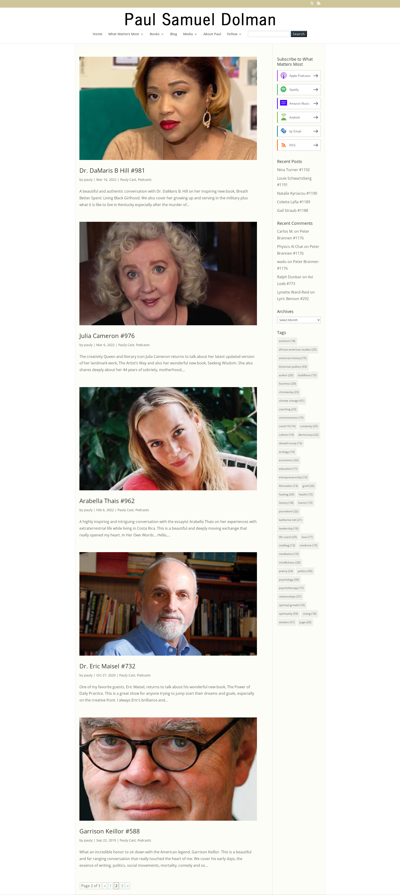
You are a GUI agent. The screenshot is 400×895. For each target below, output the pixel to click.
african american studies (298, 349)
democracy (308, 435)
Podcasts (145, 179)
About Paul (212, 34)
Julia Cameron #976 (107, 336)
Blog (173, 34)
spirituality (288, 614)
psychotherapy (291, 588)
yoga (305, 622)
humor (305, 503)
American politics (293, 367)
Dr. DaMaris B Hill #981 (112, 170)
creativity (309, 426)
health (306, 494)
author (286, 375)
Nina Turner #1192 (293, 169)
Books (154, 34)
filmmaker (288, 486)
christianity (289, 392)
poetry (286, 571)
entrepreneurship (293, 477)
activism (287, 341)
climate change (291, 401)
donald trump (290, 443)
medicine (308, 545)
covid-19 (287, 426)
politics (305, 571)
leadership (288, 528)
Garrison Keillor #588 (109, 831)
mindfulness (289, 562)
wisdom (287, 622)
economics (289, 460)
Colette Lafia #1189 (293, 201)
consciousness (291, 417)
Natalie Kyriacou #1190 (297, 193)
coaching (287, 409)
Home (97, 34)
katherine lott (290, 520)
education (288, 469)
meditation (289, 554)
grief (308, 486)
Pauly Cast (128, 179)
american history (292, 358)
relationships (290, 596)
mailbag (287, 545)
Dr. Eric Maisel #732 (107, 666)
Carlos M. (285, 231)
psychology (289, 580)
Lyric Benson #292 (293, 298)
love (307, 537)
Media (188, 34)
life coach (288, 537)
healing (286, 494)
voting (309, 614)
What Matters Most (123, 34)
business (287, 383)
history (286, 503)
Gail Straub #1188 (292, 210)
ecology (287, 452)
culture (286, 435)
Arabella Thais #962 (107, 501)
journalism (288, 511)
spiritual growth (292, 605)
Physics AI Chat (290, 246)
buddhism (307, 375)
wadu (282, 261)
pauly (88, 179)
